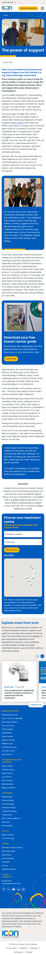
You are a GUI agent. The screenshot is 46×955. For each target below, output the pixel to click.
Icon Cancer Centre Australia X (9, 889)
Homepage (7, 8)
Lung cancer (7, 777)
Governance (18, 952)
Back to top (37, 705)
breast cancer (17, 123)
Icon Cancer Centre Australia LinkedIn (19, 889)
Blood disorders (8, 784)
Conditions (7, 762)
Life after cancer (8, 751)
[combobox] (23, 534)
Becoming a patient (9, 722)
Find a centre (12, 550)
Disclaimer (34, 948)
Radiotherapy (7, 797)
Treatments (7, 793)
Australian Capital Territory (12, 847)
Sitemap (29, 952)
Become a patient (28, 8)
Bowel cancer (7, 773)
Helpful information (10, 711)
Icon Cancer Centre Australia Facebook (4, 889)
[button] (32, 579)
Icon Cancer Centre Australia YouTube (14, 889)
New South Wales (8, 851)
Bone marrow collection (11, 818)
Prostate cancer (8, 770)
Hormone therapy (9, 807)
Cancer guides (7, 729)
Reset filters (9, 555)
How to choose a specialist (12, 718)
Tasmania (6, 862)
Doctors (5, 831)
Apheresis (5, 822)
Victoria (5, 865)
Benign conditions (9, 788)
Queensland (6, 855)
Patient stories (7, 736)
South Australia (8, 858)
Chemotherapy (8, 800)
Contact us (7, 876)
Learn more (11, 358)
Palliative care (7, 743)
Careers (5, 874)
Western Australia (9, 869)
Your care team (8, 725)
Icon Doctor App (8, 838)
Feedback (23, 948)
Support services (8, 740)
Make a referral (8, 835)
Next (42, 656)
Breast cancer (7, 766)
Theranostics (7, 815)
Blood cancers (7, 780)
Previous (37, 656)
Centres (5, 843)
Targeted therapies (9, 811)
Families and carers (9, 747)
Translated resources (11, 759)
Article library (7, 733)
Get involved (7, 754)
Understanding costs (10, 715)
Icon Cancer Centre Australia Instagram (23, 889)
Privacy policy (11, 948)
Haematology (7, 825)
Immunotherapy (8, 804)
